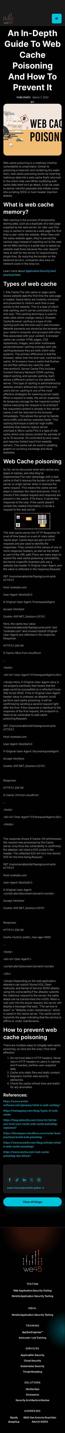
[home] (8, 18)
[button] (57, 18)
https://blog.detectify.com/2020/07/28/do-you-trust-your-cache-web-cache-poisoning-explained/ (30, 1124)
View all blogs (32, 1202)
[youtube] (9, 1180)
